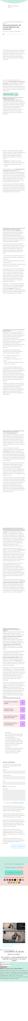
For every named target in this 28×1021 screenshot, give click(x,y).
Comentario (6, 789)
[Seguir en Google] (19, 882)
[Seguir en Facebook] (5, 880)
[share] (22, 932)
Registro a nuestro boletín (10, 786)
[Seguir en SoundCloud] (18, 880)
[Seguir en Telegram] (9, 882)
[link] (5, 932)
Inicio (4, 21)
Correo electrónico (7, 775)
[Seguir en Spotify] (14, 882)
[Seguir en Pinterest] (12, 880)
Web (4, 781)
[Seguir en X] (15, 880)
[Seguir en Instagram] (7, 880)
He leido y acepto (14, 802)
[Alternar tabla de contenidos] (15, 94)
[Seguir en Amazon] (17, 882)
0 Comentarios (17, 31)
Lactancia (11, 31)
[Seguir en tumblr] (20, 880)
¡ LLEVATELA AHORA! (14, 873)
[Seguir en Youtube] (10, 880)
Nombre (5, 769)
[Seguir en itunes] (11, 882)
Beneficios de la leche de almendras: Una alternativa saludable (14, 932)
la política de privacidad (18, 802)
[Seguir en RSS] (23, 880)
